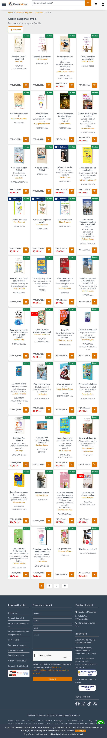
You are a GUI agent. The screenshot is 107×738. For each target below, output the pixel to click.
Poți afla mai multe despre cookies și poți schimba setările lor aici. (53, 734)
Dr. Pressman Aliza (65, 510)
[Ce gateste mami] (65, 536)
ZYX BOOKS (63, 514)
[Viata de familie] (42, 155)
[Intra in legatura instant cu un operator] (100, 724)
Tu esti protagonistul (42, 279)
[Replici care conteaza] (19, 480)
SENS (86, 455)
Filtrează (17, 30)
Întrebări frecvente (16, 656)
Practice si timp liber (24, 13)
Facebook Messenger (87, 612)
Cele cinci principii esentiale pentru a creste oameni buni (65, 495)
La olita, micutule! (19, 220)
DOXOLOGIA (85, 243)
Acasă (10, 13)
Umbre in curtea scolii (88, 330)
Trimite (52, 679)
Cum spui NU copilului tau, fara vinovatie (42, 440)
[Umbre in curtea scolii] (88, 317)
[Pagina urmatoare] (65, 586)
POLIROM (40, 128)
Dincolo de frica (42, 493)
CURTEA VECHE (17, 182)
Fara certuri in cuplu (42, 384)
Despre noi (12, 613)
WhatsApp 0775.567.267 (81, 617)
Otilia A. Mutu (42, 495)
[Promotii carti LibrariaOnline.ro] (83, 704)
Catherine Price (88, 394)
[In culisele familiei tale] (65, 44)
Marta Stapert (19, 289)
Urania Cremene (87, 128)
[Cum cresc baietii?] (19, 155)
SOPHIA (40, 174)
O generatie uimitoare (88, 384)
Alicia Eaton (42, 562)
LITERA (17, 123)
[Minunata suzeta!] (65, 207)
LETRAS (86, 295)
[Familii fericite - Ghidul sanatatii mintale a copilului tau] (19, 536)
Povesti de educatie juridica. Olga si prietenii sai (65, 116)
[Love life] (65, 317)
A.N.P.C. (93, 664)
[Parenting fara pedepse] (19, 425)
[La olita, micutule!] (19, 207)
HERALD (63, 345)
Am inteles (80, 731)
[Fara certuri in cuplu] (42, 371)
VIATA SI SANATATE (88, 553)
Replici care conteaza (19, 492)
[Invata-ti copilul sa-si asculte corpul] (19, 265)
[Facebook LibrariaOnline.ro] (77, 704)
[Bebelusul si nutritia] (88, 425)
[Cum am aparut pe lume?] (65, 371)
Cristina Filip (19, 340)
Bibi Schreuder (88, 291)
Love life (65, 330)
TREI (63, 293)
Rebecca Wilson (64, 551)
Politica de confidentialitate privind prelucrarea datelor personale (51, 670)
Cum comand (13, 640)
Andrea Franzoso (19, 394)
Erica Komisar (42, 59)
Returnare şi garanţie (17, 645)
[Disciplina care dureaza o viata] (88, 480)
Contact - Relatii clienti (18, 666)
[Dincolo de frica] (42, 480)
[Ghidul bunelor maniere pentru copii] (42, 317)
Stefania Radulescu (42, 335)
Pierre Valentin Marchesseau (88, 449)
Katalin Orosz (65, 177)
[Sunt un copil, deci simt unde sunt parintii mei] (88, 265)
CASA (63, 556)
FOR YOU (40, 64)
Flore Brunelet (19, 222)
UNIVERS (17, 293)
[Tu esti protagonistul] (42, 265)
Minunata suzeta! (65, 220)
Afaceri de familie (65, 167)
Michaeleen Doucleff (88, 180)
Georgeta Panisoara (42, 124)
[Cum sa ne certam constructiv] (65, 265)
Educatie (39, 13)
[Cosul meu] (96, 4)
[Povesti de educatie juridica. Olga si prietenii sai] (65, 101)
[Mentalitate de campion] (42, 101)
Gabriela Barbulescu (19, 119)
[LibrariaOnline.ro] (18, 4)
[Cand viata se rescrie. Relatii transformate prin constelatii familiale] (19, 317)
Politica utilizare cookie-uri (18, 625)
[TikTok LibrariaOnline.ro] (89, 704)
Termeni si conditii (16, 618)
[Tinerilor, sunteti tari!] (88, 536)
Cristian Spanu (42, 445)
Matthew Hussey (65, 340)
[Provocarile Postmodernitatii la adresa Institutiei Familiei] (88, 207)
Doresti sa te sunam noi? (85, 624)
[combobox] (58, 3)
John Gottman (65, 289)
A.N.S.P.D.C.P (81, 654)
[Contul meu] (103, 4)
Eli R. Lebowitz (65, 451)
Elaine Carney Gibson (65, 72)
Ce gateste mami (65, 549)
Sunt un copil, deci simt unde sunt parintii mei (88, 281)
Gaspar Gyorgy (19, 502)
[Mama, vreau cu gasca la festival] (88, 101)
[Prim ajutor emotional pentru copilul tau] (42, 536)
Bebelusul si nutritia (87, 438)
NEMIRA (62, 182)
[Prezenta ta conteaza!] (42, 44)
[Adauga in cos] (26, 85)
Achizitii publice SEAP (17, 661)
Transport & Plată (15, 650)
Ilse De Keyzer (87, 340)
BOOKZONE (86, 133)
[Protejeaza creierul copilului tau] (88, 155)
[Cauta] (88, 3)
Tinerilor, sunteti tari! (88, 549)
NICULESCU (17, 344)
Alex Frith (19, 178)
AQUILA (42, 290)
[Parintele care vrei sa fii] (19, 101)
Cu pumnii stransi (19, 384)
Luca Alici (19, 62)
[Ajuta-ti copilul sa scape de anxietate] (65, 425)
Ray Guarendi (87, 498)
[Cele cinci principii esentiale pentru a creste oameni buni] (65, 480)
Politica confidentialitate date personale (18, 633)
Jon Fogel (19, 451)
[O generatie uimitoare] (88, 371)
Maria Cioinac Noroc (65, 389)
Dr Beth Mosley (19, 563)
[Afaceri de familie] (65, 155)
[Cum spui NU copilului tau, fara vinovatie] (42, 425)
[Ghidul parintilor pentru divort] (88, 44)
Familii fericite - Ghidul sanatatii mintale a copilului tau (19, 551)
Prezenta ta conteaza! (42, 57)
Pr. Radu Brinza (88, 239)
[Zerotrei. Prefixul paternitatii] (19, 44)
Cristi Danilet (65, 124)
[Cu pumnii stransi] (19, 371)
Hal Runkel (42, 394)
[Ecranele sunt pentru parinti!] (42, 207)
